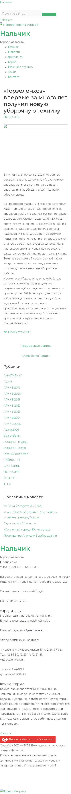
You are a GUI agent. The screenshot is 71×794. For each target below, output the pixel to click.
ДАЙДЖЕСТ (12, 460)
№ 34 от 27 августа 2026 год (23, 506)
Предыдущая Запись (35, 345)
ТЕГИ (7, 484)
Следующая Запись (35, 356)
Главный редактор (20, 67)
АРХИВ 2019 (12, 387)
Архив (12, 72)
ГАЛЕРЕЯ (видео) (15, 441)
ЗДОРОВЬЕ (12, 466)
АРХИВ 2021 (12, 399)
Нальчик (5, 2)
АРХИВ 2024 (12, 417)
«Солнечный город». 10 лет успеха (27, 529)
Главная (13, 47)
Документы (15, 57)
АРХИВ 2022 (12, 405)
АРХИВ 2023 (12, 411)
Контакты (14, 77)
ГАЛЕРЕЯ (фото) (15, 448)
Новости (14, 52)
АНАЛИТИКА (13, 375)
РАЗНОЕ (10, 478)
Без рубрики (12, 435)
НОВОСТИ (11, 117)
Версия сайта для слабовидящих (31, 739)
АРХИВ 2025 (12, 423)
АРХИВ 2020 (12, 393)
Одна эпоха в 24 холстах (20, 523)
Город (12, 62)
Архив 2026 (11, 429)
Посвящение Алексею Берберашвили (30, 535)
